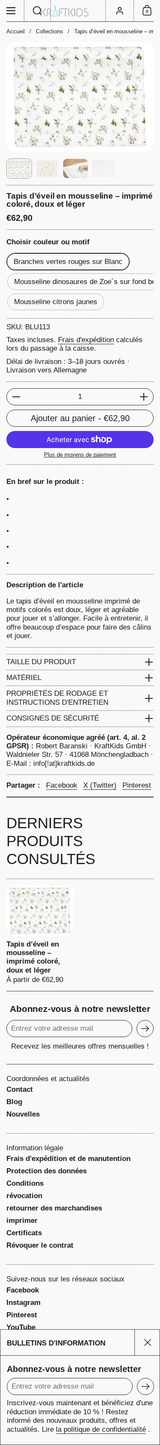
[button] (37, 10)
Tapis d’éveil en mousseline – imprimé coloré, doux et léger (40, 935)
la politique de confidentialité (101, 1429)
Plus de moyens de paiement (80, 454)
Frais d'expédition (86, 340)
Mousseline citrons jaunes (55, 302)
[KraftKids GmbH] (80, 11)
